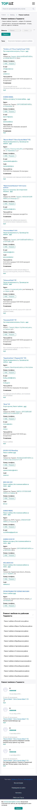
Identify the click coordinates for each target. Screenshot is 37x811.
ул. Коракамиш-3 (11, 150)
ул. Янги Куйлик (28, 367)
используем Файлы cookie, (12, 801)
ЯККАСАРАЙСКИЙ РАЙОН (24, 56)
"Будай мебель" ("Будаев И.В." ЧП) (14, 358)
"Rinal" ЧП (6, 404)
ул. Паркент (6, 329)
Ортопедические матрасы (11, 51)
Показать (12, 63)
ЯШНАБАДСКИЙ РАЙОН (24, 458)
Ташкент (13, 56)
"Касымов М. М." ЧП (9, 320)
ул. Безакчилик (7, 106)
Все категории (18, 783)
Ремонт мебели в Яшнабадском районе (16, 676)
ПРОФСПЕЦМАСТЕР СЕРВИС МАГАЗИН (16, 591)
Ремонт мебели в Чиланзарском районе (16, 656)
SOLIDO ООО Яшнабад (10, 450)
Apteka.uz (14, 779)
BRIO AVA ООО (7, 482)
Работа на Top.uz (18, 797)
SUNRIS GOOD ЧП (8, 539)
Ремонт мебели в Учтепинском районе (16, 651)
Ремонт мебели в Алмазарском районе (16, 631)
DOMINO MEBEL (8, 97)
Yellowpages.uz (28, 779)
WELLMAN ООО (8, 563)
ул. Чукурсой (12, 521)
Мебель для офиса (9, 99)
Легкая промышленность (11, 141)
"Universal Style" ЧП (9, 280)
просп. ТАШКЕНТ (8, 573)
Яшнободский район (16, 367)
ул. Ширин (6, 291)
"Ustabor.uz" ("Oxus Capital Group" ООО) (16, 49)
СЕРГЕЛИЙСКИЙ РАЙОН (24, 104)
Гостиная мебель (21, 99)
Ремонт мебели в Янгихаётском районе (16, 621)
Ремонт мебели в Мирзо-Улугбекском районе (18, 626)
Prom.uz (20, 779)
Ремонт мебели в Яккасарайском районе (16, 671)
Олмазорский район (16, 149)
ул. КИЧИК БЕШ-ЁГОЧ (9, 58)
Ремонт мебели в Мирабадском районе (16, 641)
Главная (3, 14)
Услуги (22, 51)
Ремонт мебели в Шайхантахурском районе (17, 661)
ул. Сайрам (11, 493)
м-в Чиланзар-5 (13, 198)
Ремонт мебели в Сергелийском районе (16, 646)
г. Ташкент (6, 149)
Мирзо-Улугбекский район (23, 327)
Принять (6, 34)
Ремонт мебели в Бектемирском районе (16, 636)
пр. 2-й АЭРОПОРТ (14, 413)
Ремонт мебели (18, 406)
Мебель (12, 15)
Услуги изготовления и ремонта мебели (20, 41)
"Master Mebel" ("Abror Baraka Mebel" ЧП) (16, 139)
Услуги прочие (8, 406)
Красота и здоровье (10, 189)
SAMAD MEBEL (8, 510)
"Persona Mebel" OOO (10, 230)
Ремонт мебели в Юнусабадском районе (16, 666)
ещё (27, 51)
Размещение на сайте (18, 787)
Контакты (18, 792)
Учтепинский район (16, 289)
